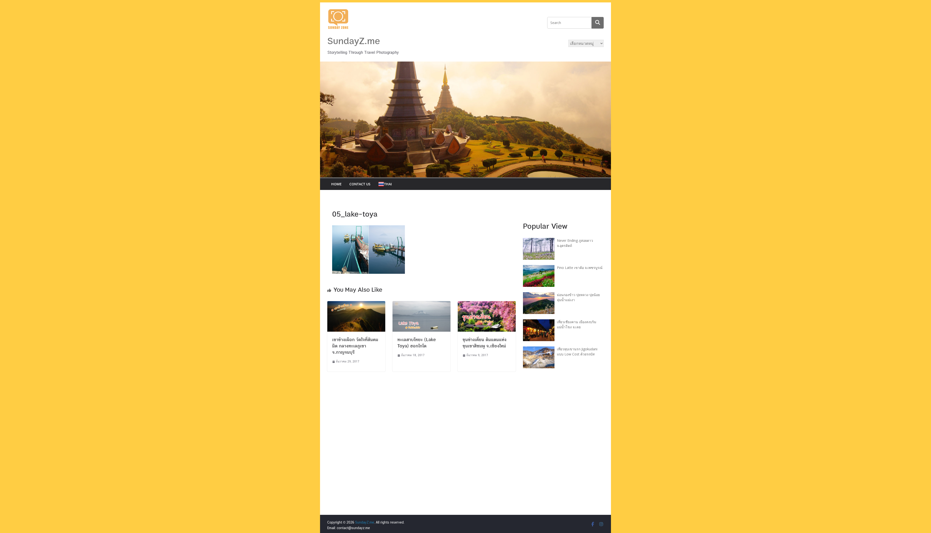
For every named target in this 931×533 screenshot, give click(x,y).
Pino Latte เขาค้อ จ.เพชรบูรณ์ (579, 267)
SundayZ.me (353, 41)
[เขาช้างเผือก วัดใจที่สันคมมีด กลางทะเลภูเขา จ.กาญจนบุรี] (356, 304)
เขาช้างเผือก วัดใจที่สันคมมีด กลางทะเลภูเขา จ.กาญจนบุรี (355, 346)
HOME (336, 184)
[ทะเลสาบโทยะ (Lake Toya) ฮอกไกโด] (421, 304)
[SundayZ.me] (465, 64)
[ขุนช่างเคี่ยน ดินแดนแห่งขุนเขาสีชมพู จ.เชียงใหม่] (487, 304)
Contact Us (359, 184)
